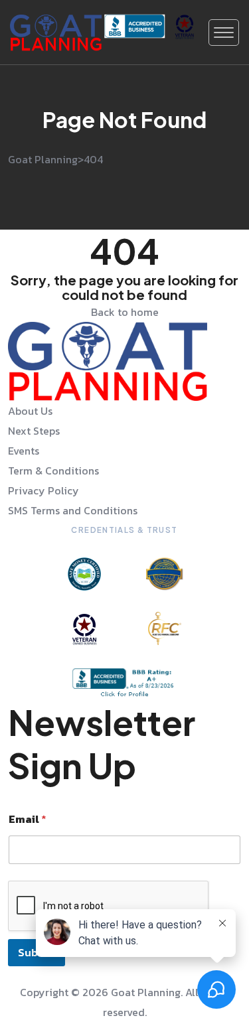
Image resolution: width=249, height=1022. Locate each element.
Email (27, 819)
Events (23, 451)
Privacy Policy (43, 490)
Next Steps (34, 431)
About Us (30, 411)
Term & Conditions (53, 470)
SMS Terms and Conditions (72, 510)
